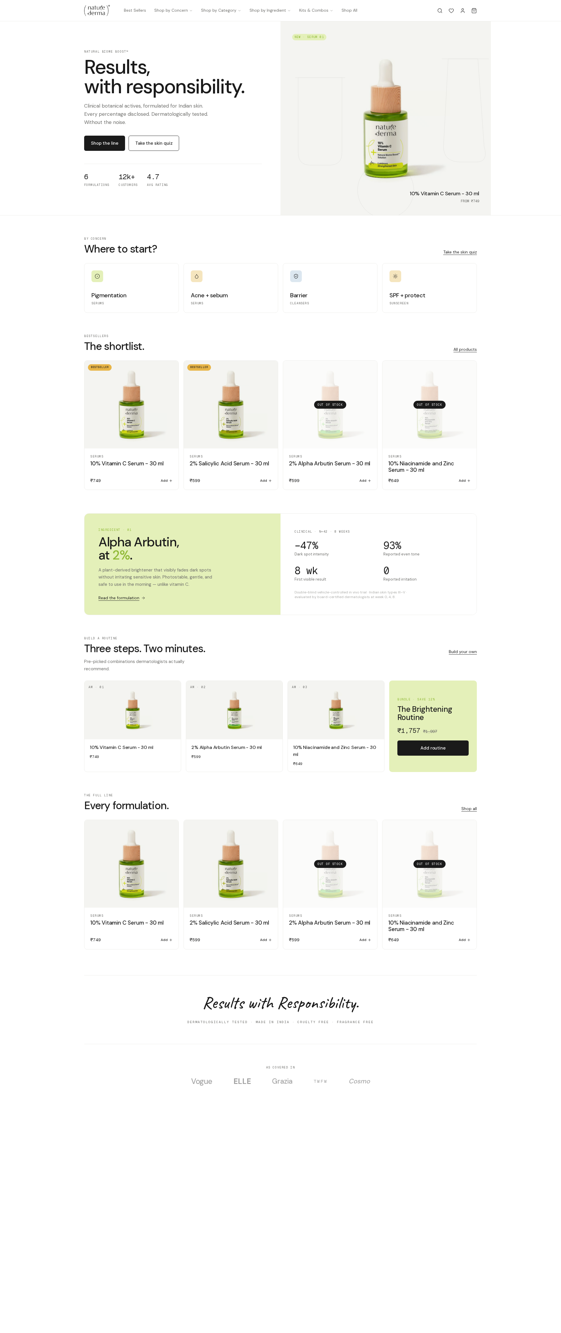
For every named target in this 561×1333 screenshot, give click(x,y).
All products (465, 349)
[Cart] (474, 10)
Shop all (469, 808)
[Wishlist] (451, 10)
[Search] (440, 10)
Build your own (463, 651)
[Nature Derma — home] (97, 10)
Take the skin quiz (153, 143)
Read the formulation (118, 597)
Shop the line (104, 143)
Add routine (432, 748)
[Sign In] (462, 10)
